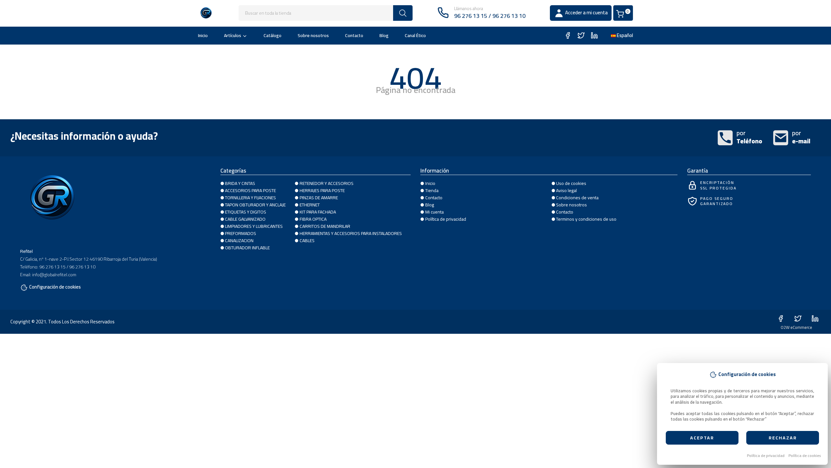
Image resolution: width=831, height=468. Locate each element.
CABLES (307, 240)
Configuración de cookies (55, 288)
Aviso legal (566, 190)
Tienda (432, 190)
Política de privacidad (766, 455)
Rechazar (783, 438)
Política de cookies (804, 455)
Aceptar (702, 438)
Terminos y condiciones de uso (586, 219)
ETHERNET (310, 205)
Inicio (203, 35)
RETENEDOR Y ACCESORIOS (326, 183)
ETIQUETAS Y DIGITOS (245, 212)
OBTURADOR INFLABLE (247, 247)
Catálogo (272, 35)
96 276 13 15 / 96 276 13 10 (490, 16)
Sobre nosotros (313, 35)
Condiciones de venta (577, 197)
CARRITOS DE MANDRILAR (325, 226)
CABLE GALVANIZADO (245, 219)
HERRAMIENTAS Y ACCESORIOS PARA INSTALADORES (351, 233)
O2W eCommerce (796, 327)
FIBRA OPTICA (313, 219)
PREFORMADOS (240, 233)
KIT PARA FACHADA (318, 212)
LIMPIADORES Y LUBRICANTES (254, 226)
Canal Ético (415, 35)
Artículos (232, 35)
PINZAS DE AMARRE (319, 197)
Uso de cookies (571, 183)
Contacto (354, 35)
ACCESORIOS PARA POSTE (250, 190)
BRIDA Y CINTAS (240, 183)
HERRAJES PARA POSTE (322, 190)
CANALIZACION (239, 240)
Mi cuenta (434, 212)
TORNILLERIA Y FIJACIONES (250, 197)
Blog (384, 35)
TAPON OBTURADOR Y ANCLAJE (255, 205)
